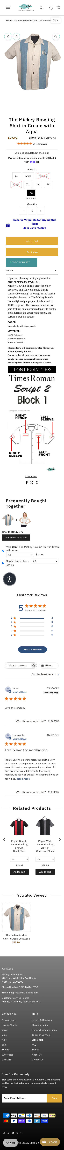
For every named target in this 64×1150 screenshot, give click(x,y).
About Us (37, 1054)
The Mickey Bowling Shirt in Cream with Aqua (33, 548)
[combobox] (45, 674)
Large (16, 184)
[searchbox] (18, 665)
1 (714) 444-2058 (28, 987)
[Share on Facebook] (27, 483)
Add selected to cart (16, 537)
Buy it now (32, 252)
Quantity (32, 204)
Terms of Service (41, 1034)
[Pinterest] (17, 1133)
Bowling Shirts (9, 1025)
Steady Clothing (30, 1142)
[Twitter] (13, 1133)
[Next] (16, 36)
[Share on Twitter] (32, 483)
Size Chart (31, 198)
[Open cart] (58, 8)
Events (5, 1049)
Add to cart (19, 871)
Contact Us (38, 1059)
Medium (43, 175)
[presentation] (4, 839)
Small (28, 175)
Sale (4, 1044)
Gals (4, 1034)
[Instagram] (8, 1133)
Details (9, 270)
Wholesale (7, 1054)
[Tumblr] (21, 1133)
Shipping (19, 152)
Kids (4, 1039)
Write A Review (32, 649)
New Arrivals (9, 1020)
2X (37, 184)
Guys (4, 1029)
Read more (23, 778)
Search (35, 1049)
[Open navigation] (8, 7)
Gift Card (6, 1059)
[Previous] (8, 36)
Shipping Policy (40, 1025)
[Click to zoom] (56, 36)
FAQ (34, 1044)
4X (31, 192)
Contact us (31, 476)
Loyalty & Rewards (42, 1020)
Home (9, 20)
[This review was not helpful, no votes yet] (55, 721)
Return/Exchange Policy (44, 1029)
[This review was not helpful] (55, 792)
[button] (56, 20)
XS (16, 175)
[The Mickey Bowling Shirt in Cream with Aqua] (16, 917)
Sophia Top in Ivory (17, 561)
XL (27, 184)
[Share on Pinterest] (37, 483)
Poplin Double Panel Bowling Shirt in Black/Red (19, 846)
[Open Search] (41, 7)
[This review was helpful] (49, 792)
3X (48, 184)
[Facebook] (4, 1133)
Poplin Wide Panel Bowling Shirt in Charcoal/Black (45, 846)
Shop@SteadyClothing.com (23, 992)
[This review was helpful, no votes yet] (49, 721)
